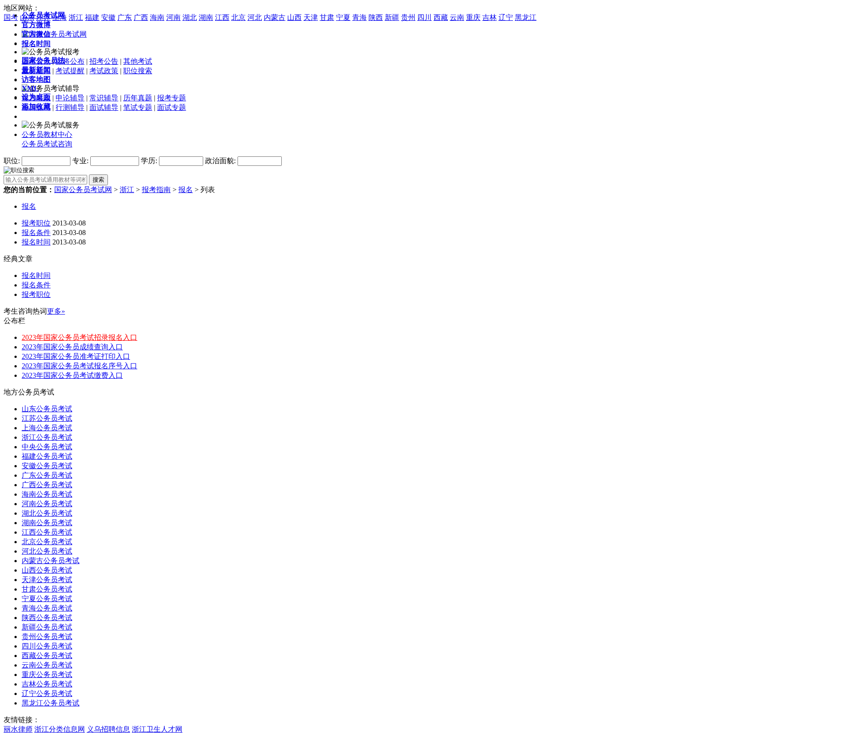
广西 (141, 17)
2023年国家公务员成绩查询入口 (72, 347)
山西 (294, 17)
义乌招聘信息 (108, 729)
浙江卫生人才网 (157, 729)
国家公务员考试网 (83, 189)
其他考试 (137, 61)
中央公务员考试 (47, 447)
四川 (424, 17)
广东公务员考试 (47, 475)
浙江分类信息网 (59, 729)
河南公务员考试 (47, 504)
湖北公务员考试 (47, 513)
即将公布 (70, 61)
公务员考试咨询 (47, 144)
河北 (254, 17)
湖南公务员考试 (47, 522)
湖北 (189, 17)
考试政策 (103, 71)
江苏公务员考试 (47, 418)
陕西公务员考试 (47, 617)
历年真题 (137, 98)
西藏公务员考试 (47, 655)
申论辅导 (70, 98)
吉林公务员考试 (47, 684)
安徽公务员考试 (47, 466)
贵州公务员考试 (47, 636)
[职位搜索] (19, 170)
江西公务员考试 (47, 532)
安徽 (108, 17)
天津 (310, 17)
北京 (238, 17)
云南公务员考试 (47, 665)
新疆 (392, 17)
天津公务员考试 (47, 579)
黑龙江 (525, 17)
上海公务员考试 (47, 428)
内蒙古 (274, 17)
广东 (124, 17)
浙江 (76, 17)
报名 (185, 189)
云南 (457, 17)
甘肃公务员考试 (47, 589)
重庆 (473, 17)
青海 (359, 17)
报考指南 (156, 189)
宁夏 (343, 17)
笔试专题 (137, 107)
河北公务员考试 (47, 551)
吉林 (489, 17)
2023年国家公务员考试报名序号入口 (79, 366)
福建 (92, 17)
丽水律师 (18, 729)
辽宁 (506, 17)
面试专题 (171, 107)
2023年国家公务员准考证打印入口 (76, 356)
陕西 (375, 17)
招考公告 (103, 61)
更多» (56, 311)
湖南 (206, 17)
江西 (222, 17)
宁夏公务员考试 (47, 598)
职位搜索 (137, 71)
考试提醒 (70, 71)
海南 (157, 17)
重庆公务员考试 (47, 674)
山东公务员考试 (47, 409)
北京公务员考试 (47, 541)
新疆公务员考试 (47, 627)
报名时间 (36, 242)
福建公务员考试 (47, 456)
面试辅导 (103, 107)
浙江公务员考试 (47, 437)
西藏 (441, 17)
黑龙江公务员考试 (50, 703)
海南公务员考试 (47, 494)
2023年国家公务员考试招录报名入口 (79, 337)
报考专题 (171, 98)
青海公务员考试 (47, 608)
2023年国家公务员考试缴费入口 (72, 375)
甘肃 (327, 17)
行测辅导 (70, 107)
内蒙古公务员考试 (50, 560)
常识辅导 (103, 98)
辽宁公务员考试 (47, 693)
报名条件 (36, 232)
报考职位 (36, 223)
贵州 (408, 17)
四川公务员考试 (47, 646)
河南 (173, 17)
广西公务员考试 (47, 485)
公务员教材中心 (47, 134)
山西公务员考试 (47, 570)
